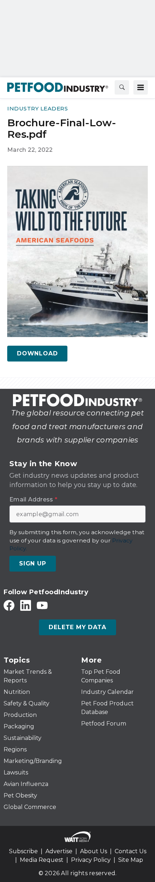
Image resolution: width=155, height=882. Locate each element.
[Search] (122, 87)
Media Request (41, 859)
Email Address (33, 500)
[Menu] (140, 87)
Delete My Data (77, 627)
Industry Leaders (37, 108)
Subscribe (23, 851)
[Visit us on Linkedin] (25, 605)
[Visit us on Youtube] (42, 605)
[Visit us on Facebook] (9, 605)
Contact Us (130, 851)
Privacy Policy (91, 859)
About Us (93, 851)
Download (37, 353)
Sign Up (32, 563)
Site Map (130, 859)
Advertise (58, 851)
